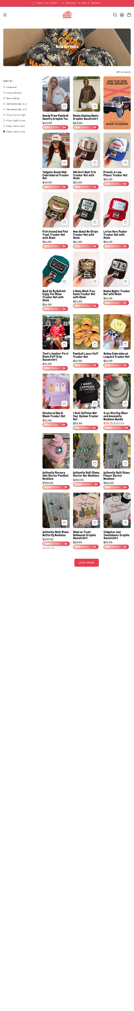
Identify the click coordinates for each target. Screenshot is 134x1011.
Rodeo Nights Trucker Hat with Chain (116, 293)
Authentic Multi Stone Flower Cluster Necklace (116, 475)
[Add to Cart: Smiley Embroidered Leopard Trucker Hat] (125, 344)
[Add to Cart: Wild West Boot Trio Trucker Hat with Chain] (95, 163)
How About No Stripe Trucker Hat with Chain (85, 234)
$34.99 (53, 422)
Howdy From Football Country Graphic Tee (55, 117)
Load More (87, 562)
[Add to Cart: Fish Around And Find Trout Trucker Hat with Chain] (64, 222)
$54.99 (84, 184)
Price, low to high (15, 115)
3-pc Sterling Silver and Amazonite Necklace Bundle (115, 416)
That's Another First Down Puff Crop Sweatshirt (55, 356)
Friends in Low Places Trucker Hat (115, 174)
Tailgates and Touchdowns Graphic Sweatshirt (116, 535)
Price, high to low (15, 120)
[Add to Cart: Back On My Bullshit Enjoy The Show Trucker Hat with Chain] (64, 282)
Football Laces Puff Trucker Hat (85, 355)
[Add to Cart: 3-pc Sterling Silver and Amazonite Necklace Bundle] (125, 404)
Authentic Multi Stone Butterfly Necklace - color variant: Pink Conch (52, 548)
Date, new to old (15, 131)
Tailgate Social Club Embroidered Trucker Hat (55, 175)
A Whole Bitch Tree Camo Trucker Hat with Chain (84, 294)
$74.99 (54, 366)
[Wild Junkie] (67, 15)
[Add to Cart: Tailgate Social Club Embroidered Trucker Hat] (64, 163)
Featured (11, 87)
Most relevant (14, 92)
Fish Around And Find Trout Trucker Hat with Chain (55, 234)
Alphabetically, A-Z (16, 104)
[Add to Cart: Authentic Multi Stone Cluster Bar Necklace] (95, 463)
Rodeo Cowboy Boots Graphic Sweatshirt (86, 117)
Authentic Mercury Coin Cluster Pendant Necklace (55, 475)
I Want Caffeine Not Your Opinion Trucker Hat (86, 416)
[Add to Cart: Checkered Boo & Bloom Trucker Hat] (64, 404)
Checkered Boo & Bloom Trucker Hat (53, 414)
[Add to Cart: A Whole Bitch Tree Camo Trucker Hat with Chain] (95, 282)
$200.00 (54, 541)
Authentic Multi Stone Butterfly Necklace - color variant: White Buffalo (44, 548)
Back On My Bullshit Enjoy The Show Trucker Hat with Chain (54, 296)
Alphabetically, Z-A (16, 109)
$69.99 (84, 125)
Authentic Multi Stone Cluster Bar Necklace (86, 474)
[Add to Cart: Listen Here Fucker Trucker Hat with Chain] (125, 222)
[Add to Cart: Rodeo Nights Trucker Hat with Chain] (125, 282)
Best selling (12, 98)
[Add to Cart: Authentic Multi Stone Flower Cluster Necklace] (125, 463)
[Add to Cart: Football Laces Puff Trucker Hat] (95, 344)
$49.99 (54, 125)
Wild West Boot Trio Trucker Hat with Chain (84, 175)
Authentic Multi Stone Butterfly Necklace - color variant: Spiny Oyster (48, 548)
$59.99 (84, 544)
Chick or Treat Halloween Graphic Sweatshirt (84, 535)
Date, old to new (15, 126)
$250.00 (85, 482)
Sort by (7, 81)
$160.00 (115, 485)
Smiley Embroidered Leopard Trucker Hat (116, 355)
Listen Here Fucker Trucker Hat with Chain (115, 234)
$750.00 (54, 485)
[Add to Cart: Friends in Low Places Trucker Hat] (125, 163)
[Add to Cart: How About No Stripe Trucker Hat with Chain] (95, 222)
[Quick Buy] (64, 106)
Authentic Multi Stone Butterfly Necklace (55, 533)
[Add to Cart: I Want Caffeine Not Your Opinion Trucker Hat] (95, 404)
